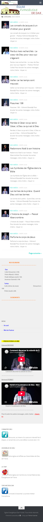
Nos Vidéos (14, 22)
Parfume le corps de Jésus (22, 237)
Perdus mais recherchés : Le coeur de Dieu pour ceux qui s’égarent (23, 54)
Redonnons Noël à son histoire (25, 148)
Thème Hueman (32, 515)
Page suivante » (35, 253)
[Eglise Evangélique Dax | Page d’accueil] (12, 2)
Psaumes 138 (16, 103)
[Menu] (40, 2)
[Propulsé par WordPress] (20, 515)
